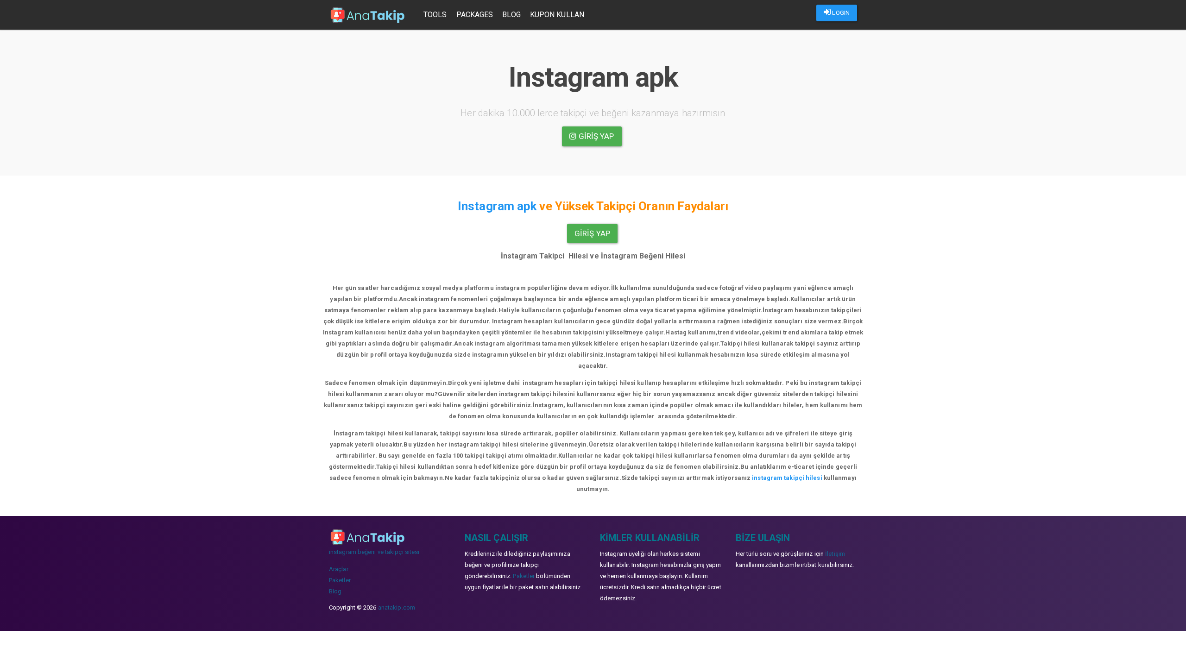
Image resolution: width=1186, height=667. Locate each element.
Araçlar (338, 569)
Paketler (340, 580)
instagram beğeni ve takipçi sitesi (374, 551)
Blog (511, 14)
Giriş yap (595, 136)
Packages (474, 14)
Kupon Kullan (557, 14)
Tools (435, 14)
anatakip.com (396, 607)
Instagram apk (497, 206)
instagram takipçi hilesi (787, 477)
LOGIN (840, 12)
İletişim (835, 553)
